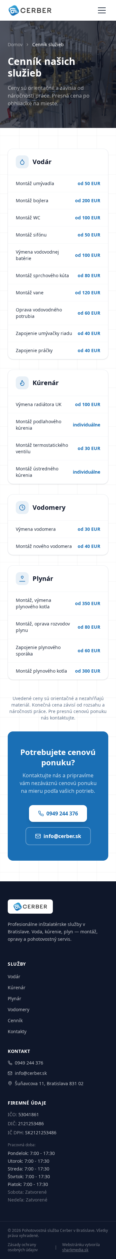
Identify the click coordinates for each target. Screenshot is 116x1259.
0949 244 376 (62, 813)
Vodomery (18, 1009)
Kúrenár (16, 987)
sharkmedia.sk (75, 1250)
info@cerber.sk (62, 836)
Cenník (15, 1020)
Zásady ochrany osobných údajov (23, 1247)
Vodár (14, 976)
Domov (15, 44)
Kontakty (17, 1031)
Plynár (14, 998)
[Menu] (101, 10)
